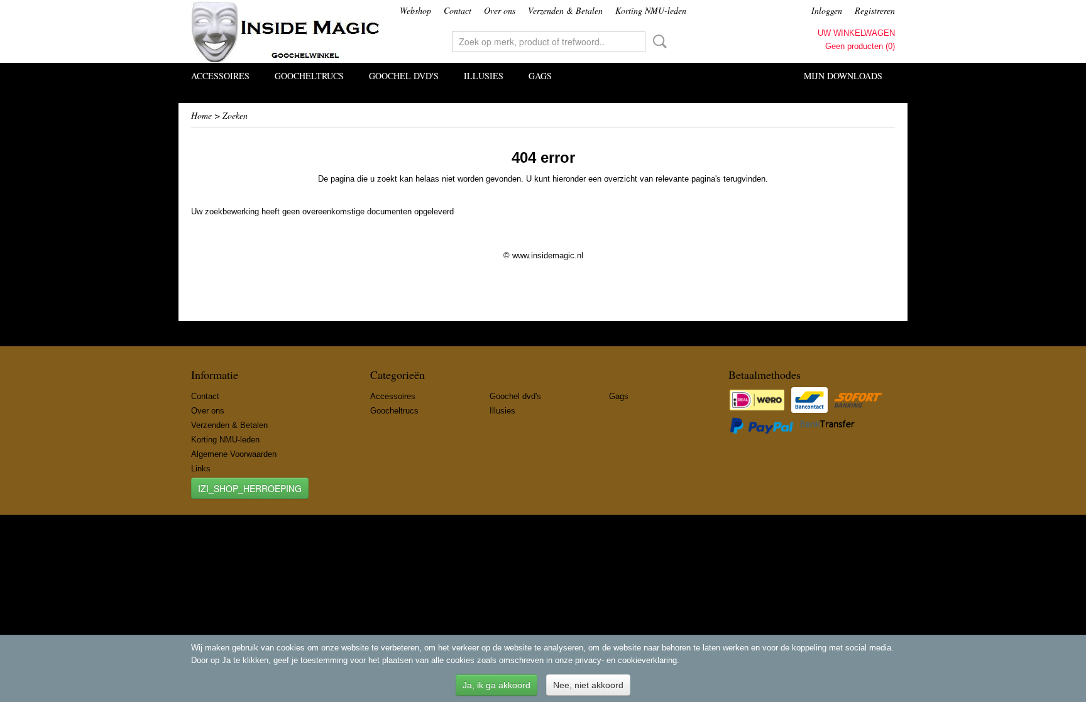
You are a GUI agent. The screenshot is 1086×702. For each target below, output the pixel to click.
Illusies (483, 76)
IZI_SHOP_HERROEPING (250, 488)
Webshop (415, 10)
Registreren (875, 10)
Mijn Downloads (843, 76)
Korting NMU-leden (650, 10)
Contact (457, 10)
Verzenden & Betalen (565, 10)
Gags (540, 76)
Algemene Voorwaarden (234, 454)
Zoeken (657, 41)
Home (201, 115)
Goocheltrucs (309, 76)
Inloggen (826, 10)
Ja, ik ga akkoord (496, 685)
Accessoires (220, 76)
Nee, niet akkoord (588, 685)
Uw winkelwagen (856, 33)
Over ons (499, 10)
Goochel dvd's (404, 76)
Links (201, 468)
